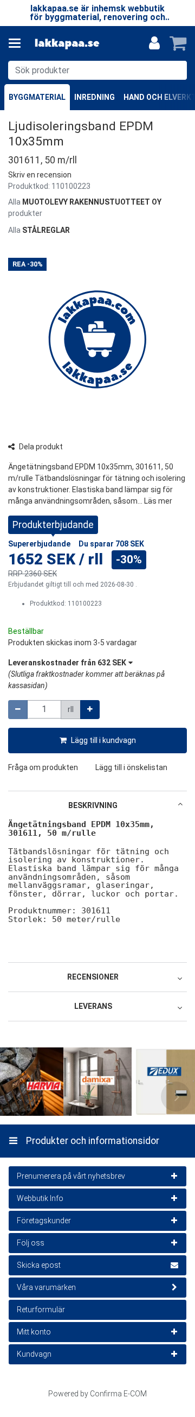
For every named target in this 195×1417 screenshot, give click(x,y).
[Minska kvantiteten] (18, 709)
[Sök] (176, 70)
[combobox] (97, 70)
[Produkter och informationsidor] (18, 43)
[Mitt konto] (154, 43)
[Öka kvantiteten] (90, 709)
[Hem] (67, 43)
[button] (40, 174)
